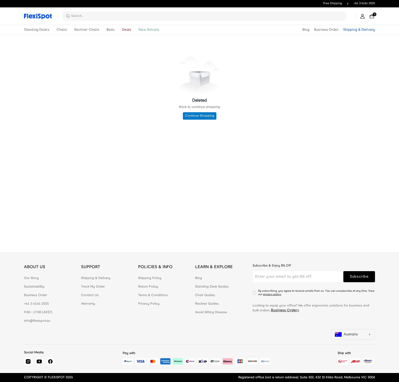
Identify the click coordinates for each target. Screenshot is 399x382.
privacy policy (272, 294)
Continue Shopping (199, 115)
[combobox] (207, 16)
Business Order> (285, 310)
